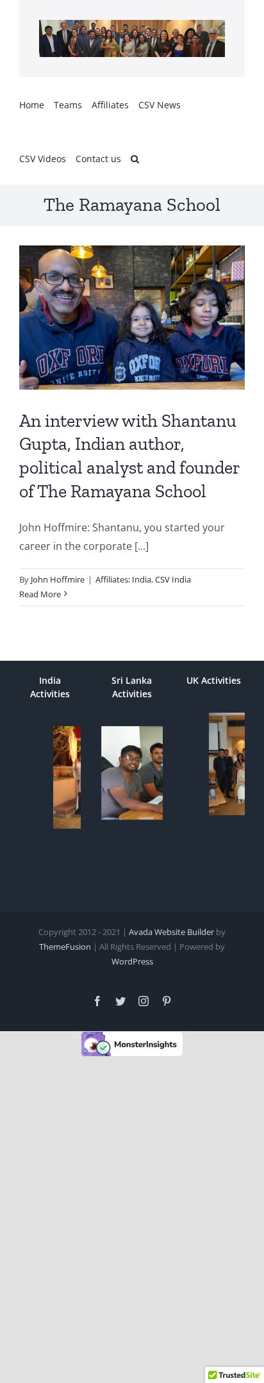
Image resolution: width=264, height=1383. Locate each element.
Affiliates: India (123, 579)
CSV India (173, 579)
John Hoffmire (58, 579)
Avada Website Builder (171, 932)
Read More (40, 594)
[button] (135, 158)
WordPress (132, 961)
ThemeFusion (65, 946)
